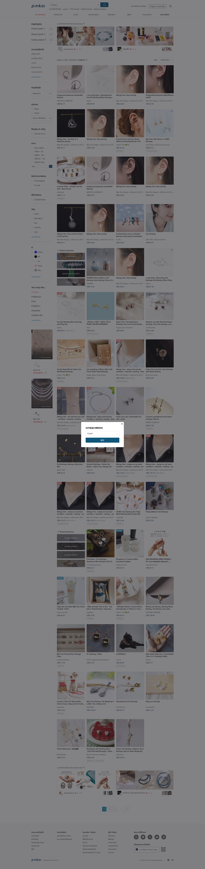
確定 (102, 440)
